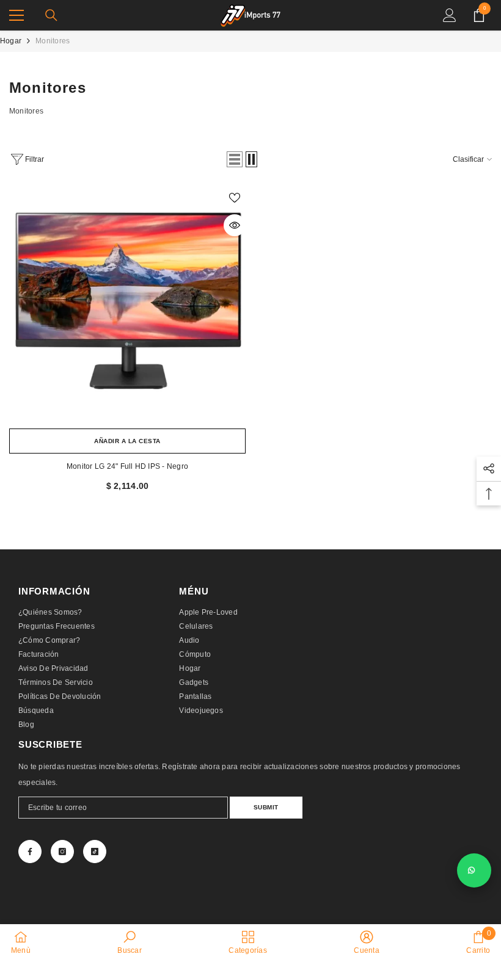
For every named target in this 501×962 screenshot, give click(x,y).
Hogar (10, 41)
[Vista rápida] (235, 225)
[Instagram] (62, 851)
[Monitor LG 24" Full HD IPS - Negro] (127, 304)
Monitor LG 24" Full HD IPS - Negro (127, 466)
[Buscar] (51, 15)
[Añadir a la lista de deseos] (235, 197)
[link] (129, 942)
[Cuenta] (449, 15)
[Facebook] (30, 851)
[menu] (16, 15)
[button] (235, 159)
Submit (266, 807)
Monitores (52, 41)
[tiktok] (94, 851)
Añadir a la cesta (127, 441)
